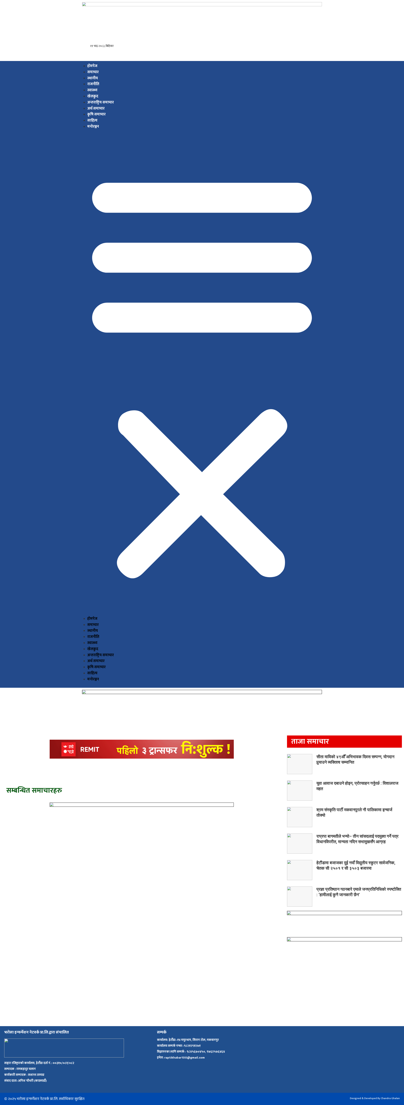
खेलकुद (92, 96)
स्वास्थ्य (92, 90)
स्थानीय (92, 78)
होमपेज (92, 66)
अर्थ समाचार (96, 108)
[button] (202, 374)
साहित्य (92, 120)
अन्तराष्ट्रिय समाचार (100, 102)
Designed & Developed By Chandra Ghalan (375, 1098)
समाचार (93, 72)
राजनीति (93, 84)
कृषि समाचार (96, 114)
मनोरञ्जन (93, 126)
